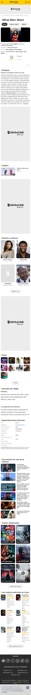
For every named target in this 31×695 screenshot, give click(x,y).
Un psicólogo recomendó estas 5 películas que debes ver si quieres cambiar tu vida (23, 467)
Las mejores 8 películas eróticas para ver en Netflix (23, 513)
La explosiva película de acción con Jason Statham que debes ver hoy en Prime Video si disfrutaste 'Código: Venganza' (23, 496)
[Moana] (18, 613)
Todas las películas (19, 15)
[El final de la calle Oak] (3, 629)
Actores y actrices (10, 238)
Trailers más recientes (15, 586)
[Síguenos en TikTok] (22, 661)
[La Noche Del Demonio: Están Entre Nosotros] (18, 629)
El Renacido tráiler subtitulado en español (23, 561)
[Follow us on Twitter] (13, 661)
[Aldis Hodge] (23, 249)
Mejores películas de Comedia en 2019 (19, 448)
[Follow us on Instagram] (18, 661)
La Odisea (9, 610)
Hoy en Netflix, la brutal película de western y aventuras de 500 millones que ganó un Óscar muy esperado (23, 486)
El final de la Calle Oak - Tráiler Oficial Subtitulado (23, 581)
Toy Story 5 (10, 595)
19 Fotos (15, 382)
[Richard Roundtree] (23, 273)
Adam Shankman (12, 47)
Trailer (8, 607)
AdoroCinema (21, 672)
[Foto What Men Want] (4, 360)
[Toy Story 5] (3, 597)
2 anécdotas (18, 431)
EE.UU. (17, 422)
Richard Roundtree (23, 283)
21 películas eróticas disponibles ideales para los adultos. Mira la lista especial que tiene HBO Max (23, 505)
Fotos (4, 355)
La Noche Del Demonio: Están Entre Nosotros (25, 629)
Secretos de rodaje (10, 389)
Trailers (5, 166)
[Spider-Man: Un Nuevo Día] (18, 597)
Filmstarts (20, 670)
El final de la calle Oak (10, 627)
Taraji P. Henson (10, 51)
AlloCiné (6, 670)
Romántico (10, 45)
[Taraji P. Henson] (8, 249)
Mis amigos (19, 56)
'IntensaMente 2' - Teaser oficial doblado (8, 542)
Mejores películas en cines (15, 646)
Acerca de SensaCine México (9, 680)
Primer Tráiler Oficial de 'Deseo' (8, 561)
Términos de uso (6, 682)
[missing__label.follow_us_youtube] (3, 661)
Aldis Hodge (19, 51)
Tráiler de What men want (22, 169)
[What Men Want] (15, 35)
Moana (23, 610)
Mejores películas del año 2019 (17, 447)
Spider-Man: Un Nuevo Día (25, 595)
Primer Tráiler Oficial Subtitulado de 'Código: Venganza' (23, 542)
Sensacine (14, 674)
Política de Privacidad (16, 682)
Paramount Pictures (20, 425)
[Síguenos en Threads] (27, 661)
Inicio (3, 15)
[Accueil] (14, 2)
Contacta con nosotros (22, 680)
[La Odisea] (3, 613)
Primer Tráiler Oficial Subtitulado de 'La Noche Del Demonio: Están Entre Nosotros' (8, 581)
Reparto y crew (15, 291)
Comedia (3, 45)
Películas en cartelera (9, 15)
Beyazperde (6, 672)
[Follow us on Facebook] (8, 661)
